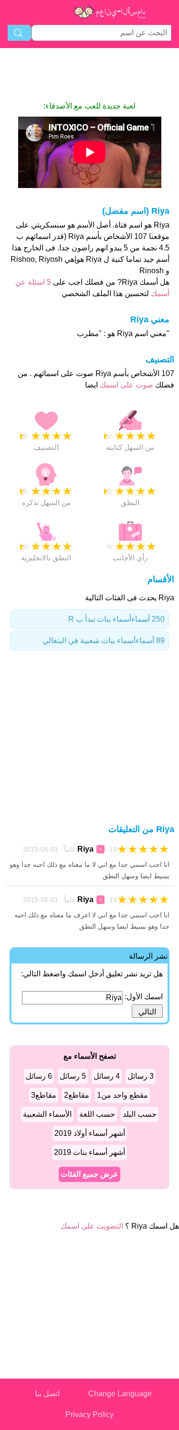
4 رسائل (107, 1076)
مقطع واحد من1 (122, 1095)
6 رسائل (39, 1076)
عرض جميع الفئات (89, 1174)
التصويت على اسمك (92, 1226)
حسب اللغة (97, 1114)
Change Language (120, 1394)
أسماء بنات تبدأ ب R (116, 619)
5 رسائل (73, 1076)
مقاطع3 (43, 1095)
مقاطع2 (76, 1095)
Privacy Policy (89, 1414)
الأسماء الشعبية (47, 1114)
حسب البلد (140, 1114)
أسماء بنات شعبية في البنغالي (103, 640)
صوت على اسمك (125, 385)
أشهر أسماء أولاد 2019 (89, 1133)
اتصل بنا (47, 1394)
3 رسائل (140, 1076)
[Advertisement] (90, 74)
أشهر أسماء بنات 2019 (89, 1152)
